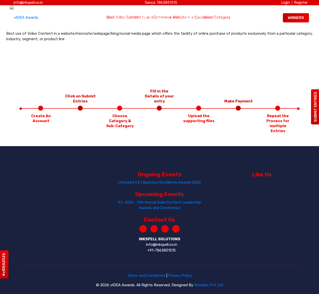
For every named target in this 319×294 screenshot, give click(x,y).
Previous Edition (256, 17)
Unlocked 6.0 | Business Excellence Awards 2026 (159, 182)
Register (301, 2)
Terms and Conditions (146, 275)
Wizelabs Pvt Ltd (208, 285)
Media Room (190, 17)
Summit (123, 17)
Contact (220, 17)
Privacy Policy (180, 275)
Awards (98, 17)
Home (75, 17)
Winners (296, 17)
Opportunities (154, 17)
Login (285, 2)
